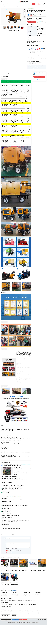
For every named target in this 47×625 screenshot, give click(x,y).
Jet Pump (3, 604)
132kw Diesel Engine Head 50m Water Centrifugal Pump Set (14, 583)
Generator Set (9, 496)
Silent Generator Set (15, 594)
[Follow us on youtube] (42, 619)
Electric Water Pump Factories (6, 610)
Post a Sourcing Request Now (11, 552)
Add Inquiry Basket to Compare (14, 30)
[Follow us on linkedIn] (45, 619)
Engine (13, 496)
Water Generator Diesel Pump (6, 615)
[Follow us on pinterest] (44, 619)
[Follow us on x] (40, 619)
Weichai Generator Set (27, 594)
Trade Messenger (15, 619)
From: (5, 538)
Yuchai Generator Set (38, 594)
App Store (3, 619)
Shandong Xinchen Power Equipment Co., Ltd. (32, 14)
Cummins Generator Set (4, 595)
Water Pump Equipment (27, 610)
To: (5, 540)
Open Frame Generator (38, 592)
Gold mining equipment (4, 592)
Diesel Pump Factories (36, 610)
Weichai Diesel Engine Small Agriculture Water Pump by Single (5, 583)
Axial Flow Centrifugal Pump (23, 604)
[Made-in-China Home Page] (23, 1)
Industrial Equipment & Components (9, 6)
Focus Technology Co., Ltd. (17, 622)
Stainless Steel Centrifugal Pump (6, 606)
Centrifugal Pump (26, 6)
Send (8, 550)
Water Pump (15, 604)
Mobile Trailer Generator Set (5, 594)
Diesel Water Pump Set (17, 496)
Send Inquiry (32, 21)
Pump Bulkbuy (14, 615)
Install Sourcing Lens (24, 619)
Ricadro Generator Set (15, 595)
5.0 (37, 74)
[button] (1, 1)
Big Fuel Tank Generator (27, 595)
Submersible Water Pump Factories (17, 610)
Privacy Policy (37, 622)
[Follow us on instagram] (41, 619)
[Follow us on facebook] (38, 619)
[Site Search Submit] (34, 4)
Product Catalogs (13, 590)
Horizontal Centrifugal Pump (33, 604)
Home (2, 6)
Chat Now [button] (42, 21)
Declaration (33, 622)
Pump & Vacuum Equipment (19, 6)
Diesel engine (14, 592)
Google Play (9, 619)
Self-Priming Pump (9, 604)
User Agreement (28, 622)
